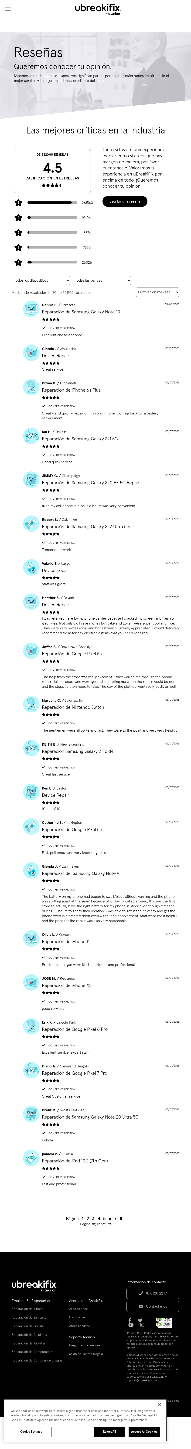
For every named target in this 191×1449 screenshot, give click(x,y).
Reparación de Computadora (32, 1352)
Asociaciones (78, 1309)
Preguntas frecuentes (84, 1345)
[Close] (159, 1405)
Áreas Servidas (79, 1326)
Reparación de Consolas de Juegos (37, 1360)
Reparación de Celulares (29, 1335)
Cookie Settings (31, 1431)
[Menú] (8, 9)
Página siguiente (93, 1224)
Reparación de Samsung (29, 1317)
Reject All (109, 1431)
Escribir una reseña (124, 201)
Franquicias (77, 1317)
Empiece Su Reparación (31, 1301)
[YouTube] (132, 1327)
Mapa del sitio (171, 1401)
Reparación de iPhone (28, 1309)
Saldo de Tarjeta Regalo (86, 1354)
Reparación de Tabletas (28, 1343)
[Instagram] (143, 1327)
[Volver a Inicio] (101, 9)
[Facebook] (131, 1322)
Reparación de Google (28, 1326)
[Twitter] (141, 1322)
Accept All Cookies (144, 1431)
